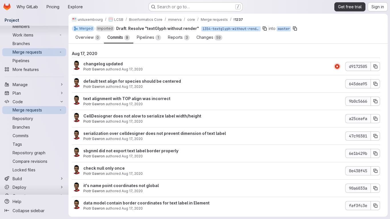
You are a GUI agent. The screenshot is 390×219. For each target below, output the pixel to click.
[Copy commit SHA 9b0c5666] (375, 101)
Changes (208, 37)
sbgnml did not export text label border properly (130, 150)
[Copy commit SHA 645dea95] (375, 83)
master (284, 29)
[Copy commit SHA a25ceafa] (375, 118)
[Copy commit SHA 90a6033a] (375, 188)
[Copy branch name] (264, 28)
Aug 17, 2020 (132, 69)
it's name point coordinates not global (121, 185)
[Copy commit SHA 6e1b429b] (375, 153)
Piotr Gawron (94, 69)
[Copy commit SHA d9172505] (375, 66)
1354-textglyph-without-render (231, 29)
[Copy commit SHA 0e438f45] (375, 170)
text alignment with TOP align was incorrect (126, 98)
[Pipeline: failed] (337, 66)
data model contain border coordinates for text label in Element (146, 202)
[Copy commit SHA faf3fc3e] (375, 205)
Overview (87, 37)
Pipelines (148, 37)
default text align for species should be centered (132, 81)
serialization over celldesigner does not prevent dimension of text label (154, 133)
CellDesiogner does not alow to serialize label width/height (142, 115)
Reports (178, 37)
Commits (117, 37)
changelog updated (103, 63)
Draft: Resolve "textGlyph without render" (157, 28)
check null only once (104, 168)
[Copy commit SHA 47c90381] (375, 136)
